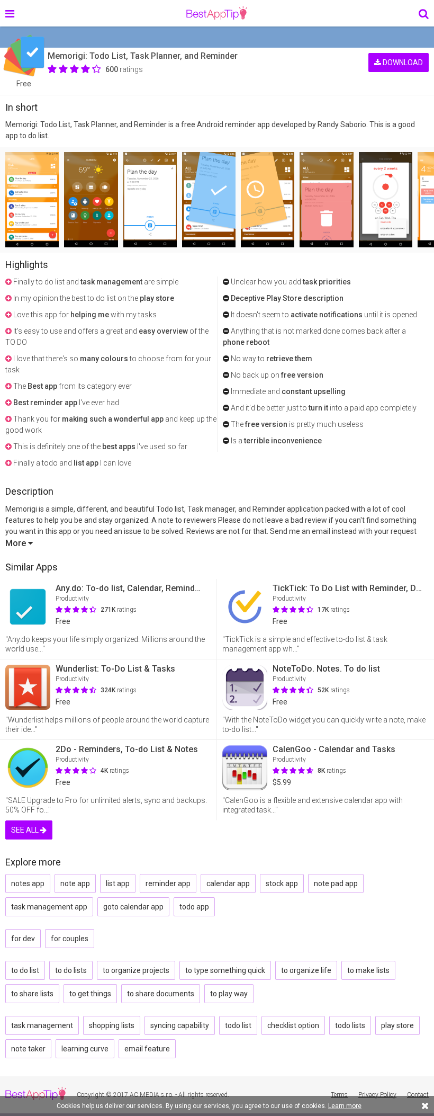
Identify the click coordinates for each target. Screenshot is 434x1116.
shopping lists (111, 1025)
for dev (23, 938)
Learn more (344, 1106)
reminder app (168, 883)
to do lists (71, 970)
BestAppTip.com (216, 13)
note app (75, 883)
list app (118, 883)
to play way (229, 993)
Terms (339, 1095)
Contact (418, 1095)
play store (397, 1025)
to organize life (306, 970)
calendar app (228, 883)
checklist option (293, 1025)
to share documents (160, 993)
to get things (90, 993)
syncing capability (179, 1025)
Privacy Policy (377, 1095)
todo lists (350, 1025)
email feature (147, 1048)
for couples (69, 938)
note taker (28, 1048)
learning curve (84, 1048)
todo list (238, 1025)
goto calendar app (133, 907)
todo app (194, 907)
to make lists (368, 970)
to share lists (32, 993)
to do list (25, 970)
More (16, 543)
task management (42, 1025)
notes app (27, 883)
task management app (49, 907)
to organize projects (136, 970)
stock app (282, 883)
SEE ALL (25, 830)
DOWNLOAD (402, 62)
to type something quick (225, 970)
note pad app (336, 883)
